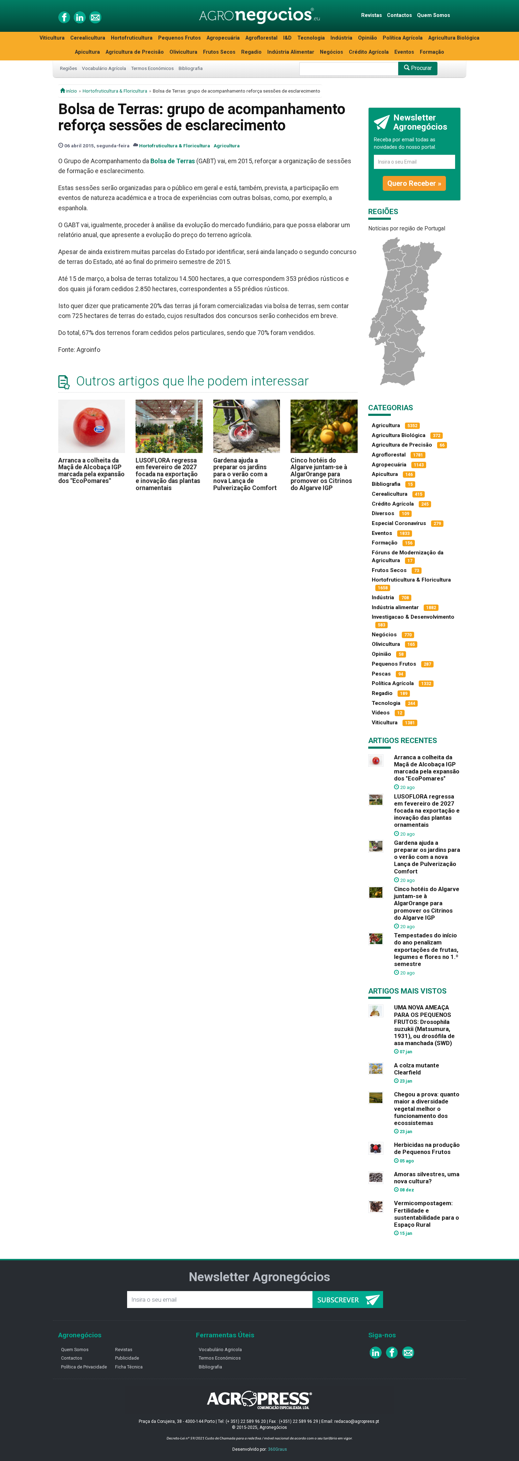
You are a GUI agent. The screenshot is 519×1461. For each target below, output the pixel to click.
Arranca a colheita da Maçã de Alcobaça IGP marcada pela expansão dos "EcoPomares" (91, 470)
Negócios (331, 52)
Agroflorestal (261, 38)
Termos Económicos (152, 68)
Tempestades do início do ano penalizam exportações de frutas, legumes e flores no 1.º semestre (426, 949)
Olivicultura (183, 52)
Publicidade (127, 1358)
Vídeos (381, 712)
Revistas (371, 15)
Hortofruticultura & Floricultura (115, 91)
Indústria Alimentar (290, 52)
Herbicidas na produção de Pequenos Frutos (427, 1148)
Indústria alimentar (395, 607)
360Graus (277, 1449)
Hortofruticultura (132, 38)
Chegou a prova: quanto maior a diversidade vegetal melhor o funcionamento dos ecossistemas (426, 1108)
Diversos (383, 513)
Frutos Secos (219, 52)
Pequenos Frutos (179, 38)
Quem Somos (433, 15)
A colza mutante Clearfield (416, 1069)
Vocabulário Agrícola (104, 68)
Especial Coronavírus (399, 523)
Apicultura (87, 52)
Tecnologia (311, 38)
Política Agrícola (403, 38)
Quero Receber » (414, 183)
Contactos (399, 15)
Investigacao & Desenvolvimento (413, 617)
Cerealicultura (87, 38)
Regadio (251, 52)
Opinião (367, 38)
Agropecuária (223, 38)
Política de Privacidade (84, 1366)
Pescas (381, 674)
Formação (432, 52)
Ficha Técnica (129, 1366)
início (71, 91)
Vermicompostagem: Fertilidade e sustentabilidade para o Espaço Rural (426, 1214)
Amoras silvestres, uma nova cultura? (426, 1178)
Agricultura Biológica (453, 38)
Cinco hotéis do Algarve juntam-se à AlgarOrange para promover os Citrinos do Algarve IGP (321, 474)
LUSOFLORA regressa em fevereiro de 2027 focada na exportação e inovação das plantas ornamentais (168, 474)
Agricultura (227, 145)
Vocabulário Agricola (220, 1349)
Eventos (404, 52)
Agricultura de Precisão (135, 52)
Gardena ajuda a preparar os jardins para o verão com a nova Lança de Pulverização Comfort (245, 474)
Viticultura (52, 38)
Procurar (421, 68)
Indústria (341, 38)
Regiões (68, 68)
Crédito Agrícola (369, 52)
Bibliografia (191, 68)
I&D (287, 38)
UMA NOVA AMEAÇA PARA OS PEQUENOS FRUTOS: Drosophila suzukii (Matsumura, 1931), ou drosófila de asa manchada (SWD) (424, 1025)
